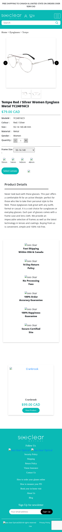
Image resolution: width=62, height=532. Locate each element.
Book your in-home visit (30, 489)
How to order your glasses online (31, 479)
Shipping (31, 459)
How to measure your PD (31, 484)
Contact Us (31, 472)
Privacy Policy (44, 522)
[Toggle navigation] (57, 16)
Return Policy (31, 463)
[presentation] (4, 389)
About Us (31, 493)
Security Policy (30, 454)
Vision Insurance (31, 468)
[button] (47, 511)
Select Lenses (10, 170)
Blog (31, 498)
